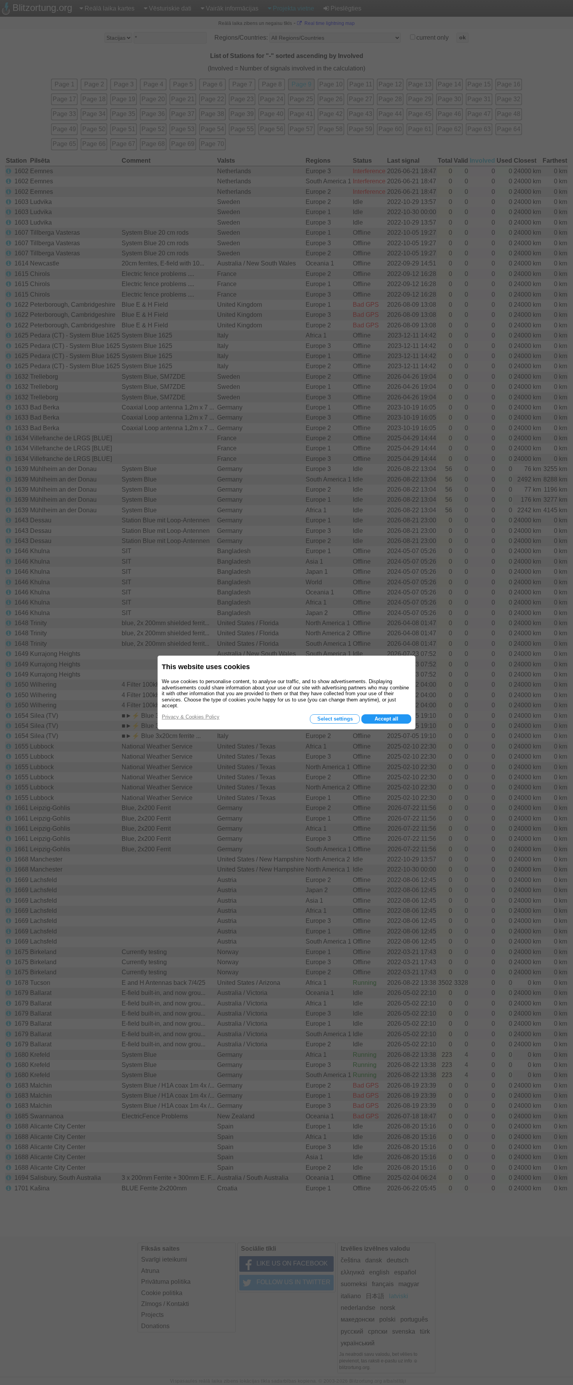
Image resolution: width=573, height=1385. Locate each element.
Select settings (335, 719)
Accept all (386, 719)
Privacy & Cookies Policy (190, 717)
